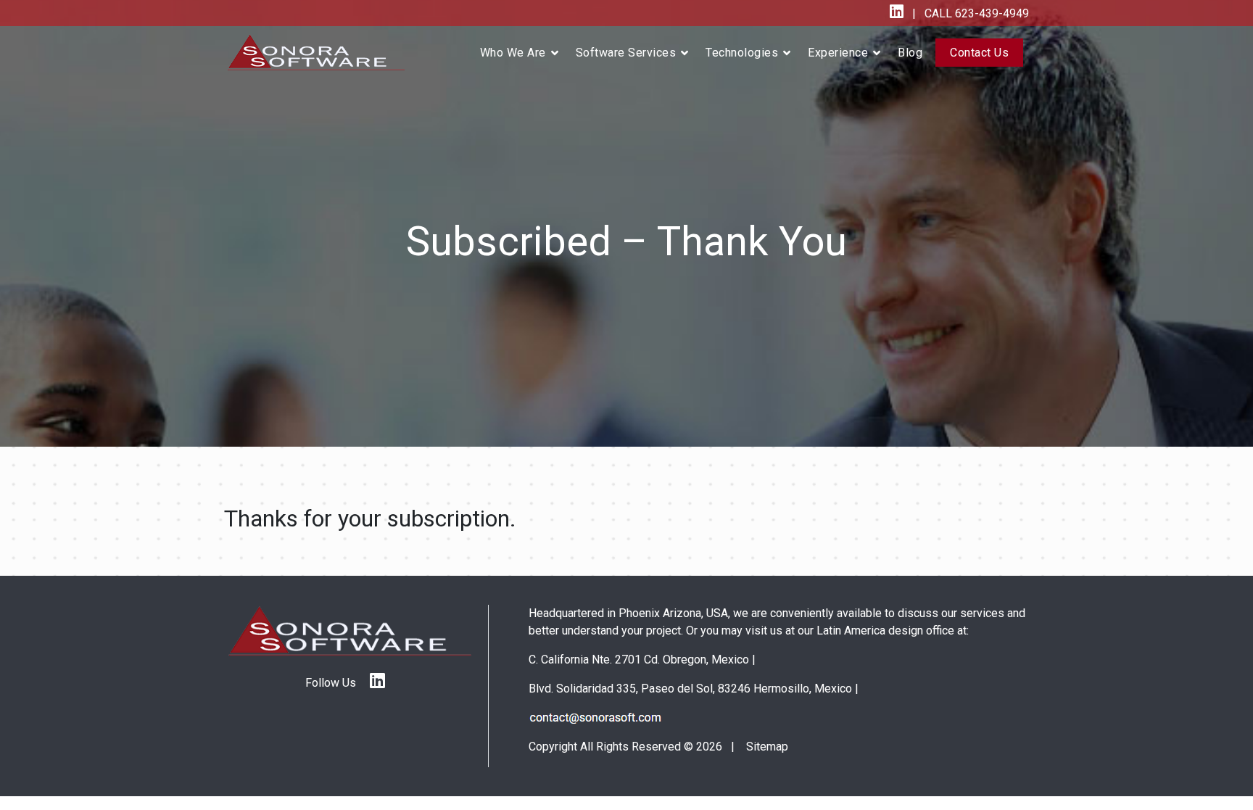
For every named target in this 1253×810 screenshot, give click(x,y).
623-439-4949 (990, 13)
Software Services (626, 52)
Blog (910, 52)
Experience (838, 52)
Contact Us (979, 52)
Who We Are (513, 52)
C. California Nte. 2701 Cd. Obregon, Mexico (639, 659)
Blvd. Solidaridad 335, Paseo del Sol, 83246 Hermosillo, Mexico (690, 688)
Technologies (742, 52)
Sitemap (767, 746)
